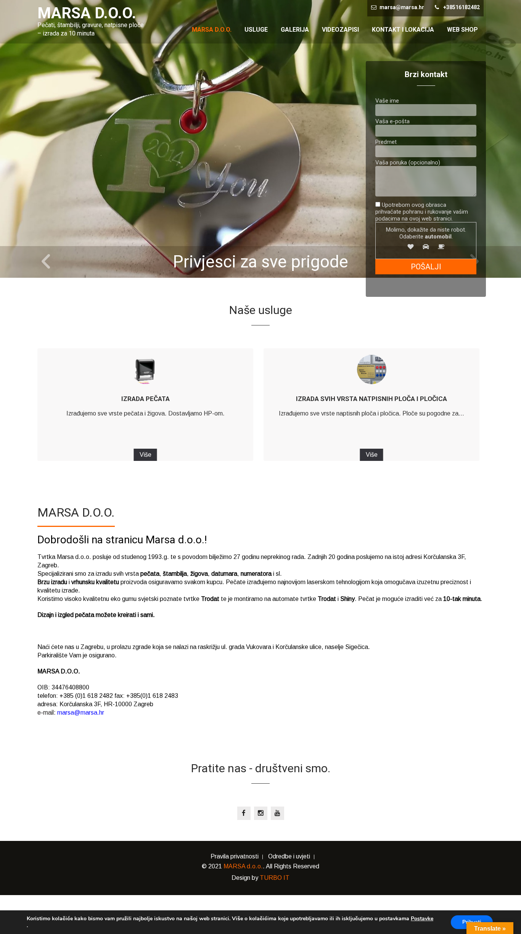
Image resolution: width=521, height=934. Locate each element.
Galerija (295, 29)
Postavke (422, 918)
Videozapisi (340, 29)
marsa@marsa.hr (401, 7)
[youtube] (277, 813)
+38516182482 (461, 7)
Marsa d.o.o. (212, 29)
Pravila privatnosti (235, 857)
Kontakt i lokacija (403, 29)
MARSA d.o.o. (243, 866)
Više (145, 454)
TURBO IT (274, 877)
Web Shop (462, 29)
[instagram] (260, 813)
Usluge (256, 29)
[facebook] (244, 813)
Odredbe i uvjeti (289, 857)
